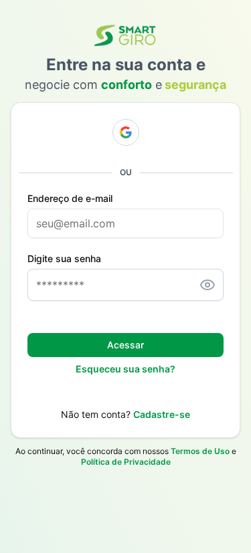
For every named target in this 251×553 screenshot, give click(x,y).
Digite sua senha (64, 258)
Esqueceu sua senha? (125, 368)
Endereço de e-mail (69, 198)
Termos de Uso (200, 451)
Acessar (125, 344)
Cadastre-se (161, 414)
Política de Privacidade (126, 462)
